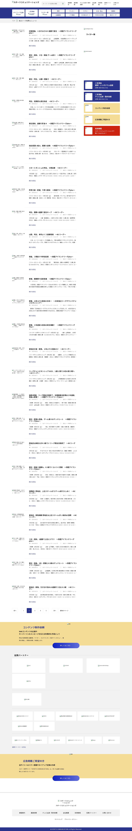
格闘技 (113, 11)
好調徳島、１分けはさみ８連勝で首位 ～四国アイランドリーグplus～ (53, 32)
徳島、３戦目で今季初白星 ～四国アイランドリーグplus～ (51, 256)
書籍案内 (22, 813)
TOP (13, 20)
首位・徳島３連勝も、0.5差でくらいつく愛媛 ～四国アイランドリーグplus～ (52, 468)
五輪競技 (58, 15)
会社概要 (66, 813)
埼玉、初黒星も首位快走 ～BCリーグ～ (44, 101)
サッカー (72, 11)
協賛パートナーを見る (19, 747)
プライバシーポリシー (70, 819)
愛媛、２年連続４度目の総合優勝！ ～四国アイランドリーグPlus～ (52, 326)
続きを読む (32, 46)
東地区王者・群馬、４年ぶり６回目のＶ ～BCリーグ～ (50, 349)
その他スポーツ (85, 15)
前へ (15, 610)
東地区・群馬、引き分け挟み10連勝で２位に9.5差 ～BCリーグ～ (52, 588)
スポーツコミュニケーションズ (50, 35)
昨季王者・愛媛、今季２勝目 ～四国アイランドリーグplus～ (52, 190)
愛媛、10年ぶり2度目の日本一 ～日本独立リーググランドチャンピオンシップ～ (52, 302)
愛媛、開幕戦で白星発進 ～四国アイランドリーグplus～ (50, 279)
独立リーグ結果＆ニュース (69, 35)
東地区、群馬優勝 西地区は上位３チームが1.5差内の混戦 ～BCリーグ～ (53, 516)
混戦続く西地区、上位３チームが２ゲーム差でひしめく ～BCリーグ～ (52, 492)
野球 (58, 11)
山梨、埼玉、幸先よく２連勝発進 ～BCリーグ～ (47, 234)
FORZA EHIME (99, 15)
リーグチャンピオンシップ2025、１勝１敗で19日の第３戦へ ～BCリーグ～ (52, 372)
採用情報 (78, 813)
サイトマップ (58, 819)
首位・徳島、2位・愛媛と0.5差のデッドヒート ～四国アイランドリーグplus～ (53, 564)
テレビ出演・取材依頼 (49, 813)
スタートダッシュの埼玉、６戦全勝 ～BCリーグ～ (48, 168)
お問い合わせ (116, 3)
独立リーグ (113, 15)
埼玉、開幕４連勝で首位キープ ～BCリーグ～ (46, 212)
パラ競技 (72, 15)
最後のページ (64, 610)
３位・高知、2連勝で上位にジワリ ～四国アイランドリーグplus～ (51, 540)
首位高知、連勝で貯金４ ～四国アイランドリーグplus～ (50, 123)
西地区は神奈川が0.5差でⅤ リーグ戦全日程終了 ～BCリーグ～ (52, 444)
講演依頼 (34, 813)
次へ (54, 610)
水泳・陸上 (99, 11)
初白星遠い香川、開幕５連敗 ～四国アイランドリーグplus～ (52, 145)
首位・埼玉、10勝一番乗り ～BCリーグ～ (45, 79)
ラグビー (85, 11)
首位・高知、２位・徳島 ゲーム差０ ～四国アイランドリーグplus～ (52, 56)
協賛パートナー (91, 813)
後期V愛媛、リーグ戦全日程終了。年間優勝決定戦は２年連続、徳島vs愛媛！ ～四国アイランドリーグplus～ (52, 396)
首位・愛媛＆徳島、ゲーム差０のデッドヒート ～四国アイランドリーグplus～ (53, 420)
